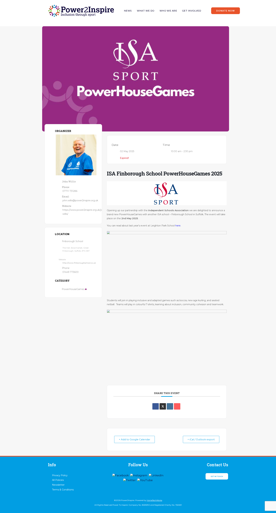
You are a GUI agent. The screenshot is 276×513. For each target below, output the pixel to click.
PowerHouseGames (73, 289)
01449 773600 (70, 272)
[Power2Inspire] (81, 10)
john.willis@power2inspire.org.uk (80, 200)
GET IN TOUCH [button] (217, 476)
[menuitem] (128, 10)
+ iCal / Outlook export (201, 439)
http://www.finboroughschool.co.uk (79, 263)
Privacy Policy (60, 475)
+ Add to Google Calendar (134, 439)
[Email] (177, 406)
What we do (145, 10)
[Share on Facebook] (155, 406)
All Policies (58, 480)
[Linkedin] (170, 406)
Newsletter (58, 484)
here (177, 225)
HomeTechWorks (154, 500)
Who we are (168, 10)
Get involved (191, 10)
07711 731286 (69, 191)
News (128, 10)
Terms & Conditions (63, 489)
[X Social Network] (163, 406)
